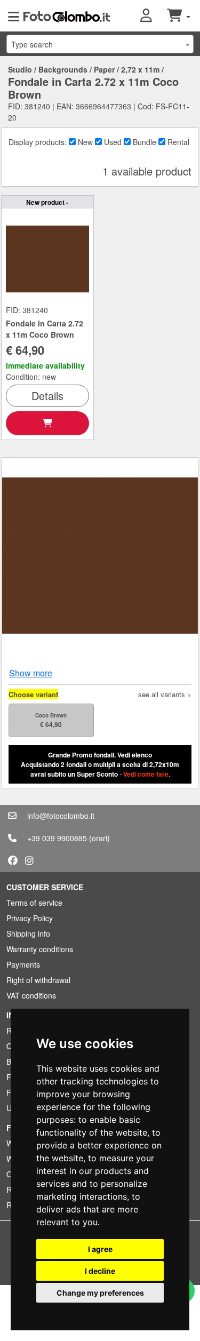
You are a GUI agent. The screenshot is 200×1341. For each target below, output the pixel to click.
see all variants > (164, 694)
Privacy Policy (29, 918)
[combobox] (100, 44)
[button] (153, 16)
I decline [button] (100, 1270)
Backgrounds (62, 69)
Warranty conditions (39, 949)
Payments (23, 964)
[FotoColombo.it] (66, 16)
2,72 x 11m (140, 69)
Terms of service (34, 902)
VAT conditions (31, 995)
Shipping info (28, 933)
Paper (104, 69)
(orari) (99, 838)
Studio (20, 69)
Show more (30, 673)
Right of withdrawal (38, 980)
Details (47, 395)
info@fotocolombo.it (60, 815)
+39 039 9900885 (57, 838)
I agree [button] (100, 1249)
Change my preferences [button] (100, 1292)
